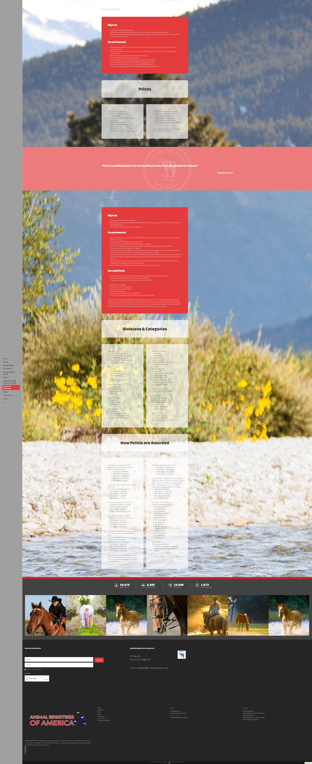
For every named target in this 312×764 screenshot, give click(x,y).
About (99, 714)
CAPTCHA (27, 673)
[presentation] (37, 678)
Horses (178, 587)
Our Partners (101, 718)
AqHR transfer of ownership (178, 713)
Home (99, 707)
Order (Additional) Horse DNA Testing (254, 713)
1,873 (205, 584)
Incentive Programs (175, 715)
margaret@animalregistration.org (152, 668)
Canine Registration (248, 715)
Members (125, 587)
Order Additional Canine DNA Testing (253, 717)
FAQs (98, 712)
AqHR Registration (175, 711)
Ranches (151, 587)
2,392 (151, 584)
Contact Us (100, 716)
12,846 (179, 584)
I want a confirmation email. (34, 669)
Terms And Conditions (103, 720)
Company (100, 709)
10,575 (125, 584)
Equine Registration (248, 711)
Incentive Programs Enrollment (179, 717)
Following (206, 587)
